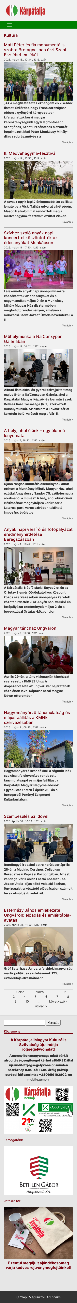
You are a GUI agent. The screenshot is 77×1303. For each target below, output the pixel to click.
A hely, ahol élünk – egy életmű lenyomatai (34, 433)
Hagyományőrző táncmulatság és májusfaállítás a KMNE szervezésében (37, 717)
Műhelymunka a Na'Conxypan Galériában (33, 339)
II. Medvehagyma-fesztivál (30, 153)
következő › (58, 1001)
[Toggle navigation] (9, 25)
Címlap (21, 1297)
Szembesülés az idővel (26, 816)
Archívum (54, 1297)
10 (27, 1001)
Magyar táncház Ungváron (30, 628)
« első (20, 992)
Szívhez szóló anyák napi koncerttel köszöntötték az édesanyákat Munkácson (30, 237)
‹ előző (38, 992)
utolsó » (41, 1006)
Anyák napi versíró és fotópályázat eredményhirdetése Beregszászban (38, 534)
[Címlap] (25, 10)
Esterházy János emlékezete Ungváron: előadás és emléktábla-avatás (37, 915)
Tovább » (67, 142)
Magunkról (37, 1297)
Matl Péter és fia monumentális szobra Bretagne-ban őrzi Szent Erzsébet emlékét (35, 49)
